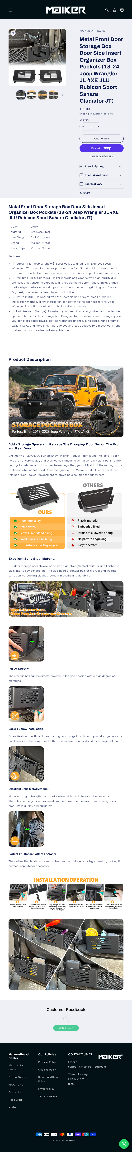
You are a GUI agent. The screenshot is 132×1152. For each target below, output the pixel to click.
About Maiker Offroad (16, 1067)
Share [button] (86, 193)
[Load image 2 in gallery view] (31, 95)
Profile (12, 1107)
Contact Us (15, 1092)
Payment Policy (47, 1062)
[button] (10, 10)
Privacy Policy (46, 1089)
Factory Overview (18, 1077)
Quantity (84, 120)
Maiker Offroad (72, 1140)
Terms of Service (47, 1096)
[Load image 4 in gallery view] (53, 95)
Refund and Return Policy (49, 1079)
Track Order (15, 1100)
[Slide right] (62, 95)
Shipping (84, 114)
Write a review (66, 1028)
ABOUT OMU (16, 1085)
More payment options (101, 156)
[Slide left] (12, 95)
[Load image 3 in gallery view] (42, 95)
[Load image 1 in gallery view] (20, 95)
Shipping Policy (47, 1070)
